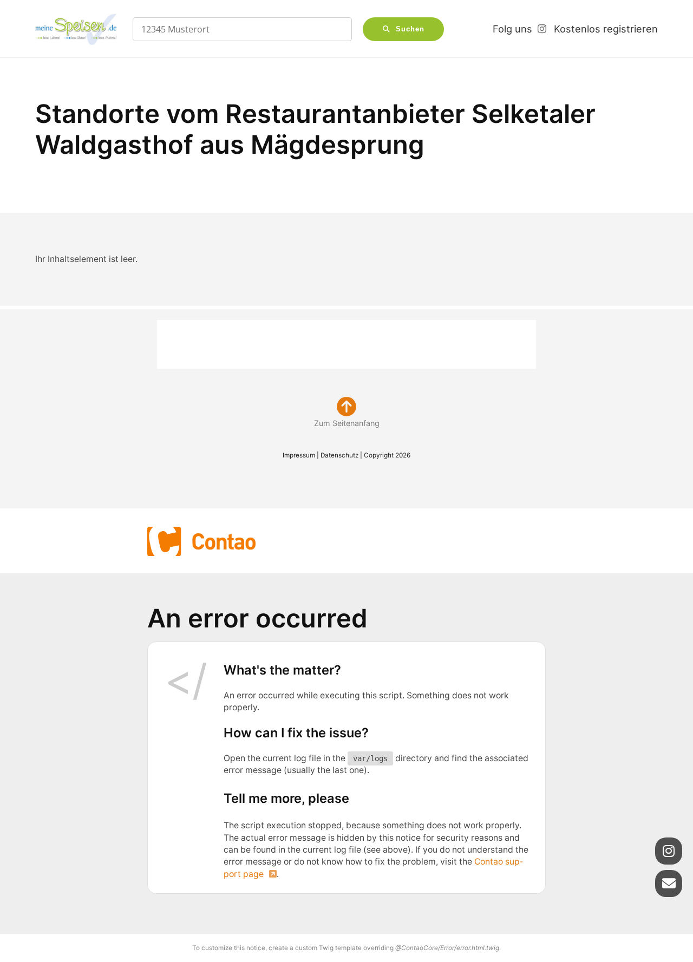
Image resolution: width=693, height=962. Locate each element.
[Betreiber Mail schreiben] (668, 883)
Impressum (299, 455)
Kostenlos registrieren (606, 29)
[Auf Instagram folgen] (668, 851)
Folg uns (512, 29)
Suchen (410, 29)
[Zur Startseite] (75, 29)
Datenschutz (339, 455)
